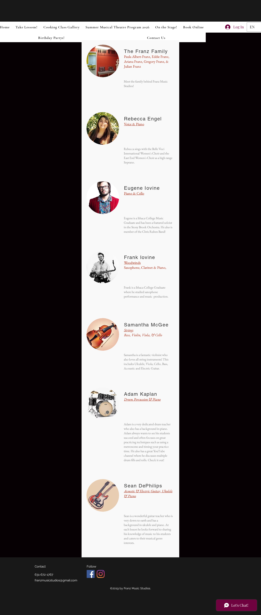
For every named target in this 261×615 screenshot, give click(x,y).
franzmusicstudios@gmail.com (56, 580)
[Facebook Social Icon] (91, 574)
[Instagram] (101, 574)
